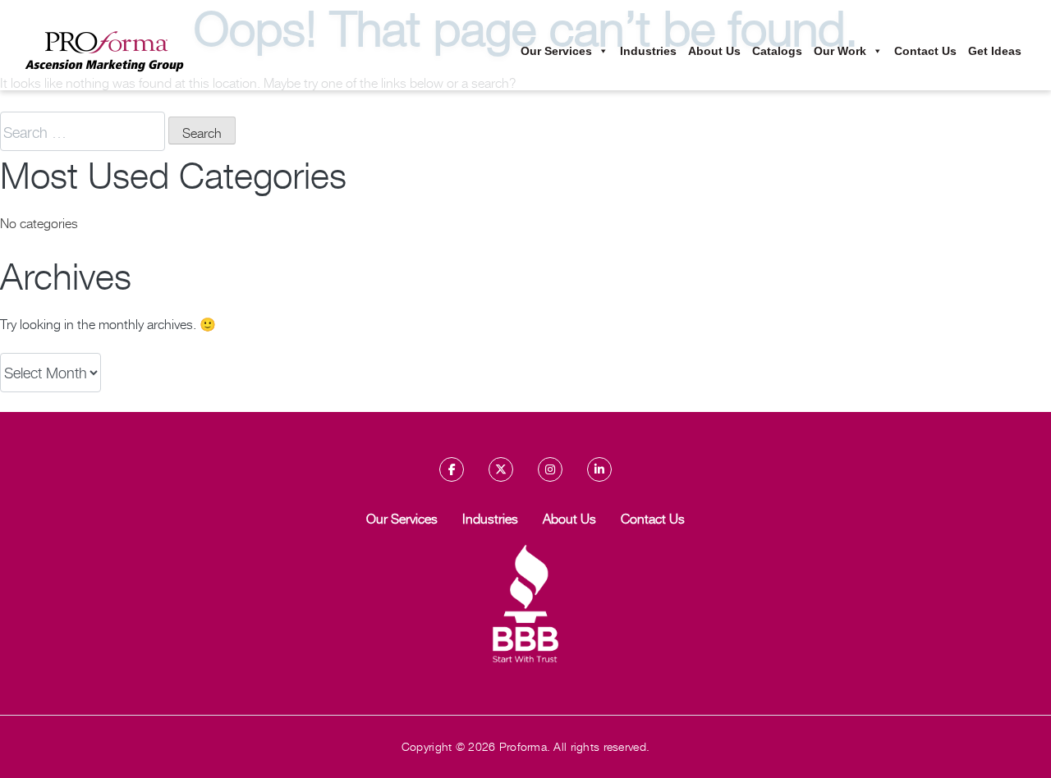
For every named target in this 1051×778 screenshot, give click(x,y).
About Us (714, 50)
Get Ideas (994, 50)
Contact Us (925, 50)
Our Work (840, 50)
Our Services (556, 50)
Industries (648, 50)
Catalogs (777, 50)
